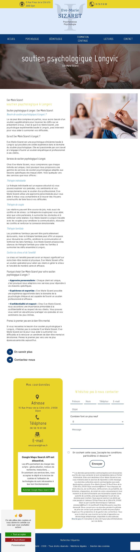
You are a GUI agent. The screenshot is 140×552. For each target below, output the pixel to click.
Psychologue (32, 39)
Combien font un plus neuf (84, 416)
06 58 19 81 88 (101, 4)
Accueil (11, 39)
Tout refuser (19, 540)
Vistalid (35, 546)
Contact (128, 39)
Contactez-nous (24, 359)
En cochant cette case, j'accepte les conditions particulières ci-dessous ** (97, 454)
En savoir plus (23, 351)
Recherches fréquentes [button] (70, 540)
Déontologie (55, 39)
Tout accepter (19, 534)
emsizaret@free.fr (38, 445)
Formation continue (83, 38)
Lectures (108, 39)
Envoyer (97, 463)
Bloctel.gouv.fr (77, 519)
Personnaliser (18, 545)
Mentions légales (79, 546)
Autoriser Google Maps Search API (38, 490)
